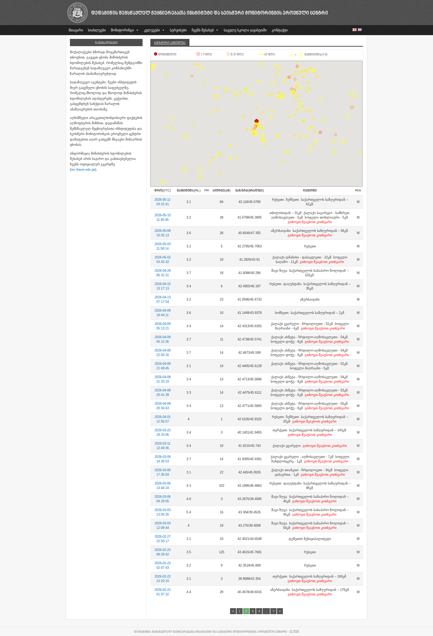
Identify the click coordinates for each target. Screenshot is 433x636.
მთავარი (76, 30)
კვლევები (152, 30)
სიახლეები (97, 30)
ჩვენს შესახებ (203, 30)
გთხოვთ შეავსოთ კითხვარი (310, 222)
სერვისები (178, 30)
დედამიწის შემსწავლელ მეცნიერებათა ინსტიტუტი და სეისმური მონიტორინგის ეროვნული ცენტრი (209, 13)
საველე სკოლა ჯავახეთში (245, 30)
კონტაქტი (280, 30)
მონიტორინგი (122, 30)
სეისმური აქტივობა (170, 43)
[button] (320, 132)
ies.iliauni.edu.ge (83, 169)
